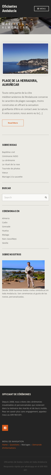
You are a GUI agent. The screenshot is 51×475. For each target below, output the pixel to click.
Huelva (5, 230)
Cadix (4, 222)
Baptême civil (8, 152)
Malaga (5, 234)
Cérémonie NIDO (10, 156)
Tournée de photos (11, 168)
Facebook (5, 428)
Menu (42, 8)
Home (5, 444)
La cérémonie (8, 160)
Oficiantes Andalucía (9, 8)
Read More (13, 123)
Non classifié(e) (9, 239)
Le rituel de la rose (11, 164)
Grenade (6, 226)
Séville (5, 243)
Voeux (5, 172)
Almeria (5, 218)
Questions (14, 444)
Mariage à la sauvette (12, 176)
